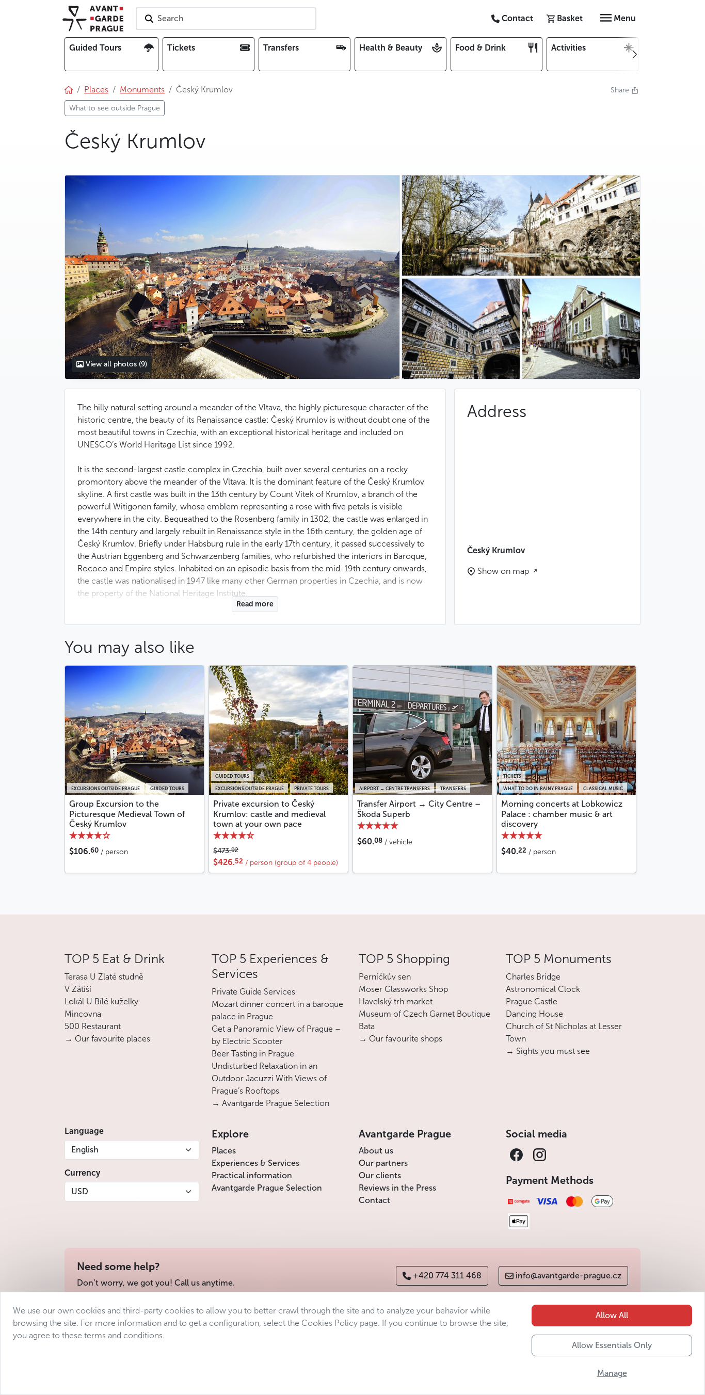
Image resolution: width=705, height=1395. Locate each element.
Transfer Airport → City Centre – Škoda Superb (418, 809)
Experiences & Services (255, 1163)
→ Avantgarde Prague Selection (270, 1103)
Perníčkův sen (385, 977)
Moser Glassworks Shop (403, 989)
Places (224, 1151)
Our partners (383, 1163)
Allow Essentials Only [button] (612, 1345)
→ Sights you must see (548, 1051)
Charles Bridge (533, 977)
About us (376, 1151)
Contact (374, 1200)
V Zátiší (78, 989)
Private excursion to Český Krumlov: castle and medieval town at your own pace (269, 813)
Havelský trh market (395, 1001)
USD (79, 1191)
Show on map (504, 571)
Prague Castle (531, 1001)
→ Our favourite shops (400, 1039)
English (85, 1150)
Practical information (252, 1175)
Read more (255, 604)
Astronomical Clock (543, 989)
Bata (367, 1026)
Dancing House (534, 1014)
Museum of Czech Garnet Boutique (424, 1014)
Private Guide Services (253, 992)
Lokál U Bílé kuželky (101, 1001)
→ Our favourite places (107, 1039)
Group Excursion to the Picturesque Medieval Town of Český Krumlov (127, 813)
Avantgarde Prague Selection (267, 1188)
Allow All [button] (612, 1315)
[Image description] (581, 328)
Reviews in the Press (397, 1188)
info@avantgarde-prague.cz (568, 1275)
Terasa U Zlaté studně (104, 977)
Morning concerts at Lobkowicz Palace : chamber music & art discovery (561, 813)
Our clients (380, 1175)
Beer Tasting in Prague (253, 1054)
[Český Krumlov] (231, 277)
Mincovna (83, 1014)
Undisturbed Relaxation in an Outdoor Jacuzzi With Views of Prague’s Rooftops (269, 1078)
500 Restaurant (93, 1026)
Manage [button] (612, 1373)
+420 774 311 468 (447, 1275)
